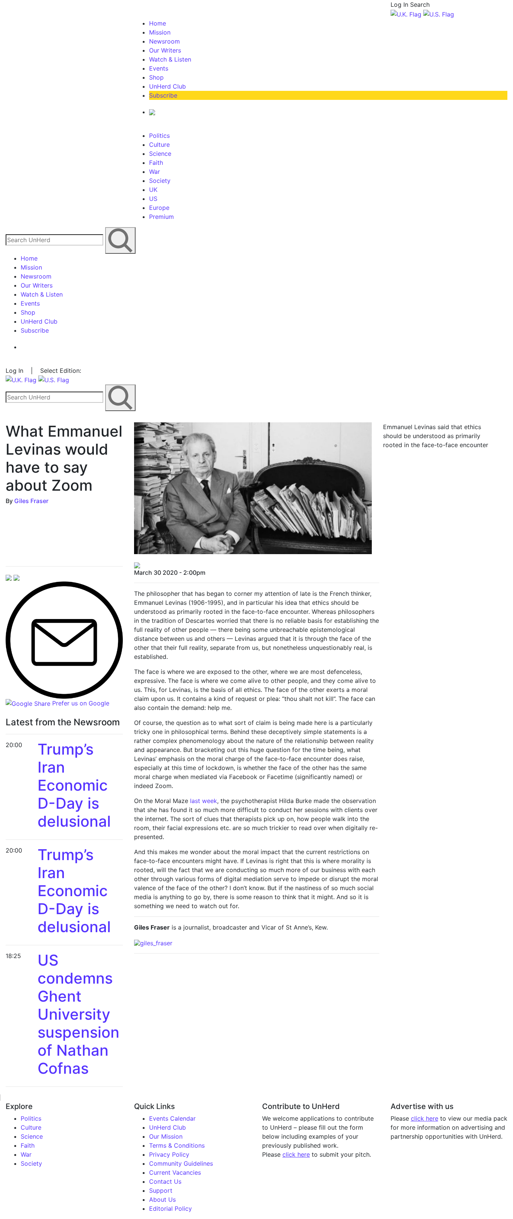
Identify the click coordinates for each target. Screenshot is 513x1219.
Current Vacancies (175, 1172)
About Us (162, 1199)
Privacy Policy (169, 1154)
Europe (159, 207)
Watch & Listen (170, 59)
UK (153, 189)
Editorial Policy (170, 1208)
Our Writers (165, 50)
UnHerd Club (167, 86)
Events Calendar (172, 1118)
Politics (159, 135)
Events (158, 68)
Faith (156, 162)
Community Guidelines (181, 1163)
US (153, 198)
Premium (161, 216)
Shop (156, 77)
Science (160, 153)
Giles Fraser (31, 501)
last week (203, 801)
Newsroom (164, 41)
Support (160, 1190)
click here (296, 1154)
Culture (159, 144)
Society (159, 180)
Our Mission (166, 1136)
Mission (159, 32)
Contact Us (165, 1181)
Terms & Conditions (177, 1145)
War (154, 171)
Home (157, 23)
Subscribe (163, 95)
